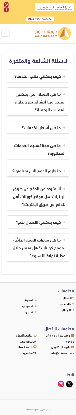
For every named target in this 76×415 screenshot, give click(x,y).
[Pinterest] (6, 4)
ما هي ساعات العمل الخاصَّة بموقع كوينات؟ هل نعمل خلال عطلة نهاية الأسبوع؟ (39, 247)
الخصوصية (27, 305)
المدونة (28, 299)
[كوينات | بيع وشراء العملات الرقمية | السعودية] (53, 33)
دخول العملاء (63, 7)
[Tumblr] (6, 9)
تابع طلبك (65, 309)
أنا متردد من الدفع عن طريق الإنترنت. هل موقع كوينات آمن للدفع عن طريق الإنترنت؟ (39, 196)
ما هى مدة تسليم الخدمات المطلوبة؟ (39, 149)
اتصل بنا (28, 312)
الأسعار (67, 297)
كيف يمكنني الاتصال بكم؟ (38, 221)
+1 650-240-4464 (41, 19)
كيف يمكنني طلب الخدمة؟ (37, 76)
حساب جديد (44, 7)
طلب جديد (65, 303)
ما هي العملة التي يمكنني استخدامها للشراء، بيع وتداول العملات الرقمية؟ (40, 101)
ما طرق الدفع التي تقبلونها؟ (36, 170)
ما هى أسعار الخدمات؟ (41, 127)
